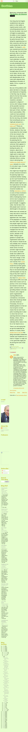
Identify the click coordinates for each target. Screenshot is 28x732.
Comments (5, 473)
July (4, 703)
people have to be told (16, 332)
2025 (3, 647)
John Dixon (5, 428)
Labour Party (22, 277)
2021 (3, 711)
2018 (3, 715)
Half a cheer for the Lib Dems (6, 669)
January (5, 710)
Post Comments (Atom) (21, 395)
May (4, 706)
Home (18, 392)
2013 (3, 721)
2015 (3, 719)
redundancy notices (20, 191)
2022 (3, 651)
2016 (3, 717)
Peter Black (4, 545)
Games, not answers (5, 672)
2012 (3, 722)
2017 (3, 716)
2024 (3, 648)
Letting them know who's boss (6, 658)
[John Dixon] (5, 464)
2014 (3, 720)
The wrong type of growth (6, 681)
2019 (3, 714)
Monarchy (14, 348)
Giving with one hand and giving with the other (6, 666)
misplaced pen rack (15, 124)
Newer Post (12, 392)
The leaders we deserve (18, 14)
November (5, 653)
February (5, 709)
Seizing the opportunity (5, 661)
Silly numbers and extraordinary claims (6, 678)
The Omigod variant (5, 701)
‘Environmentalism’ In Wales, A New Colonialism (4, 605)
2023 (3, 649)
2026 (3, 646)
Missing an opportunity (5, 663)
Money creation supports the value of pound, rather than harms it (4, 492)
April (4, 707)
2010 (3, 725)
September (5, 655)
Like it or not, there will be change (6, 685)
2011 (3, 724)
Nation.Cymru (4, 509)
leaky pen (12, 126)
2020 (3, 713)
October (5, 654)
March (4, 708)
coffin (23, 47)
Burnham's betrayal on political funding (4, 547)
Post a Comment (13, 390)
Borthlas (7, 6)
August (4, 702)
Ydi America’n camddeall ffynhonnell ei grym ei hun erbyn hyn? (4, 567)
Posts (4, 470)
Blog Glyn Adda (4, 583)
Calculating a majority (5, 699)
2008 (3, 727)
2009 (3, 726)
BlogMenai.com (4, 564)
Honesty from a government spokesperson (6, 693)
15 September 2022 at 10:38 (18, 388)
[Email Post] (22, 347)
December (5, 652)
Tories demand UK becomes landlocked (6, 689)
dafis (14, 355)
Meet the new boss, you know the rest (4, 531)
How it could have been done (5, 696)
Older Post (24, 392)
